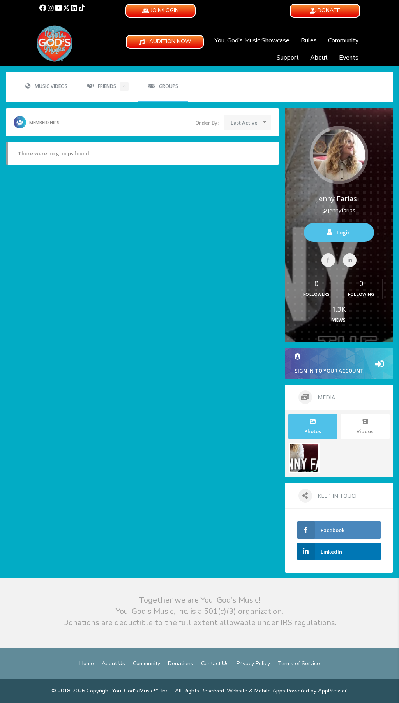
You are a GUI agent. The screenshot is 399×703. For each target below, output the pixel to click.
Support (288, 57)
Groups (168, 86)
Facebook (332, 530)
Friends (111, 86)
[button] (43, 8)
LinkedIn (331, 551)
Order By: (207, 123)
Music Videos (51, 86)
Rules (309, 40)
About (319, 57)
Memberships (44, 122)
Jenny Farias (337, 198)
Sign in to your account (329, 370)
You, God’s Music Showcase (252, 40)
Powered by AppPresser (317, 690)
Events (348, 57)
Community (343, 40)
